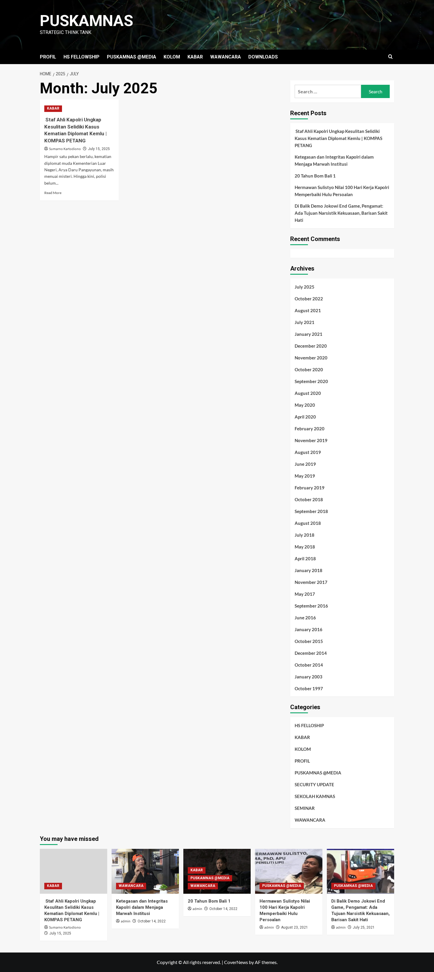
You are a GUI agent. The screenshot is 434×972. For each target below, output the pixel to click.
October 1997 (309, 688)
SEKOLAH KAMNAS (315, 796)
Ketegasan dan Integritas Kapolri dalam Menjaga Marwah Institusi (334, 160)
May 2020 (305, 405)
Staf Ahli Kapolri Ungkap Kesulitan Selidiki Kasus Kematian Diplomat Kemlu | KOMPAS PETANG (338, 138)
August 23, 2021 (294, 927)
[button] (390, 57)
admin (125, 921)
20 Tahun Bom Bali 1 (315, 175)
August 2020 (308, 393)
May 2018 (305, 546)
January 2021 (308, 334)
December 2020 (311, 346)
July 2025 (304, 286)
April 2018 (305, 558)
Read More (52, 193)
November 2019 (311, 440)
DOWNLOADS (263, 57)
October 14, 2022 (152, 921)
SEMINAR (305, 808)
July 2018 (304, 535)
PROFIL (48, 57)
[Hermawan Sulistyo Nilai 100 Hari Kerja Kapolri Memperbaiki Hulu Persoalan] (288, 871)
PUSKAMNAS (86, 21)
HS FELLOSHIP (309, 725)
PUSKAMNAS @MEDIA (131, 57)
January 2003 (308, 676)
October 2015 (309, 641)
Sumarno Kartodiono (65, 149)
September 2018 (311, 511)
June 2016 (305, 617)
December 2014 (311, 653)
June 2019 (305, 464)
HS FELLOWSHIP (81, 57)
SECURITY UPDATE (314, 784)
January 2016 (308, 629)
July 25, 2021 (364, 927)
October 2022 (309, 298)
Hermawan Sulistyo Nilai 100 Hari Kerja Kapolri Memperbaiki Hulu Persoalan (342, 191)
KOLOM (172, 57)
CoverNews (236, 962)
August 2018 (308, 523)
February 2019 (309, 487)
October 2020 (309, 369)
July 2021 (304, 322)
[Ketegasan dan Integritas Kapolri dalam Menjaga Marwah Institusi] (145, 871)
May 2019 (305, 475)
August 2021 (308, 310)
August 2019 (308, 452)
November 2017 (311, 582)
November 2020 (311, 357)
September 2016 (311, 605)
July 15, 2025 (99, 149)
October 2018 (309, 499)
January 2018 (308, 570)
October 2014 (309, 664)
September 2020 (311, 381)
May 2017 (305, 594)
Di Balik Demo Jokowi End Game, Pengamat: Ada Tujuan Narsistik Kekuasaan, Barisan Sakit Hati (341, 213)
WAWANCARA (225, 57)
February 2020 (309, 428)
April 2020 (305, 416)
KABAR (195, 57)
